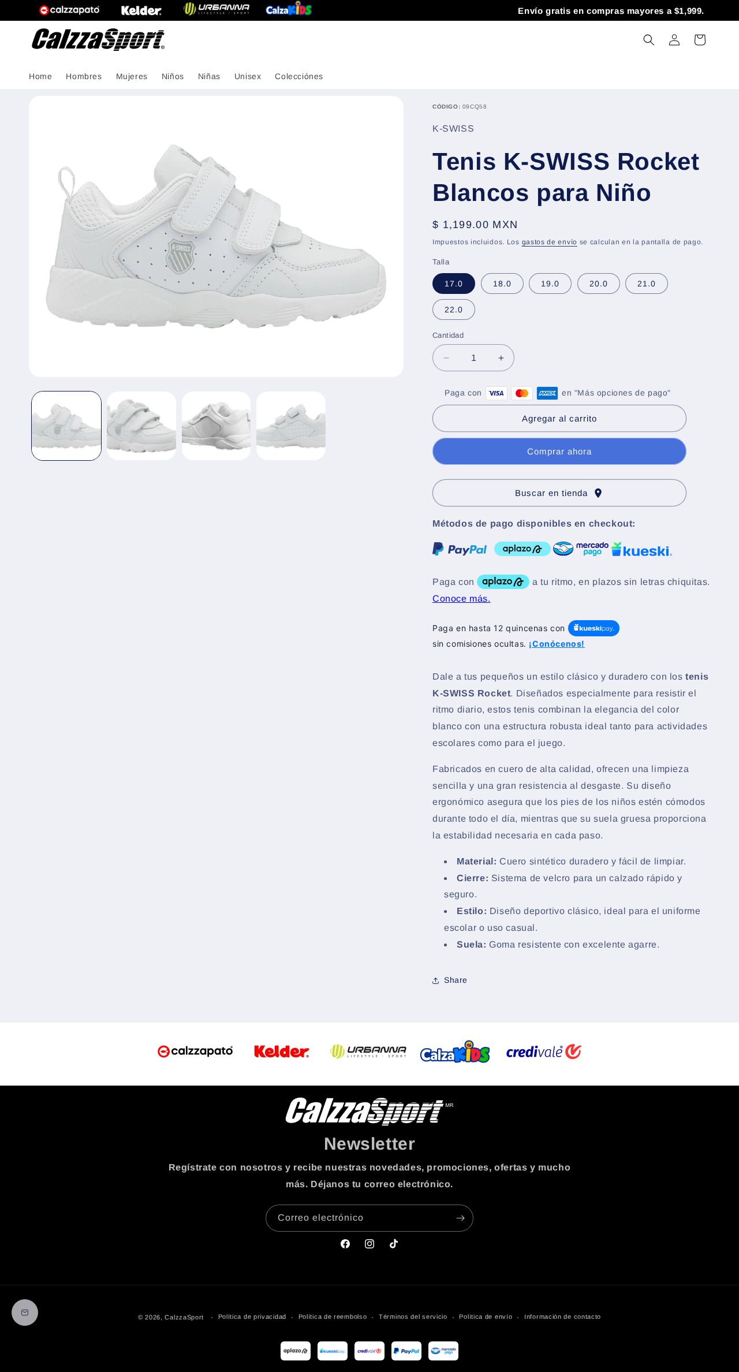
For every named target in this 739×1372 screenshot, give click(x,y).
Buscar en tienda (559, 493)
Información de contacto (562, 1316)
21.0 (646, 283)
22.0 (454, 309)
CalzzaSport (184, 1317)
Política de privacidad (252, 1316)
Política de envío (485, 1316)
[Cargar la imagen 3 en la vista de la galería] (216, 426)
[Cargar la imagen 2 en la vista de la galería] (141, 426)
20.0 (598, 283)
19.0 (550, 283)
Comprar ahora (559, 451)
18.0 (502, 283)
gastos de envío (550, 242)
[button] (649, 40)
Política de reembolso (332, 1316)
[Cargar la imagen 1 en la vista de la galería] (66, 426)
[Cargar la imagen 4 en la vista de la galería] (291, 426)
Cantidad (448, 335)
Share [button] (456, 980)
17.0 (454, 283)
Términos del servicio (413, 1316)
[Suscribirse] (460, 1218)
